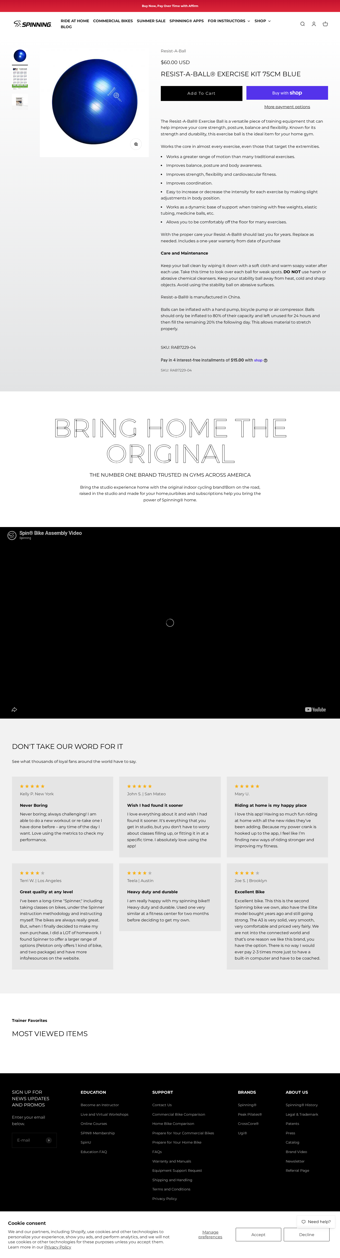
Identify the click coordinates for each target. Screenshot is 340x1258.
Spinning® (247, 1105)
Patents (292, 1123)
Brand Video (296, 1152)
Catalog (292, 1142)
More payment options (287, 106)
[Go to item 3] (20, 102)
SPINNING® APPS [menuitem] (187, 20)
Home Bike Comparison (173, 1123)
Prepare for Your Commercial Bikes (183, 1133)
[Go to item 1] (20, 56)
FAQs (157, 1152)
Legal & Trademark (302, 1114)
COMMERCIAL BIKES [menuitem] (113, 20)
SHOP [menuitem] (260, 20)
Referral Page (297, 1170)
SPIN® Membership (98, 1133)
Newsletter (295, 1161)
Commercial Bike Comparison (178, 1114)
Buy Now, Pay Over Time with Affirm (170, 6)
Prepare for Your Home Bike (176, 1142)
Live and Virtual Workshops (104, 1114)
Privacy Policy (57, 1247)
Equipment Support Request (177, 1170)
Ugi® (242, 1133)
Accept (258, 1234)
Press (290, 1133)
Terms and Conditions (171, 1189)
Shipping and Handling (172, 1180)
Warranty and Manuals (171, 1161)
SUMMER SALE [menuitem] (151, 20)
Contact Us (162, 1105)
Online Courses (94, 1123)
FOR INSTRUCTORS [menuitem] (226, 20)
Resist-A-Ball (173, 51)
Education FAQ (94, 1152)
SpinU (86, 1142)
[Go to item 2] (20, 79)
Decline (306, 1234)
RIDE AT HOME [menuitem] (75, 20)
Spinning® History (302, 1105)
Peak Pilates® (250, 1114)
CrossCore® (248, 1123)
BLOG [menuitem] (66, 26)
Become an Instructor (100, 1105)
